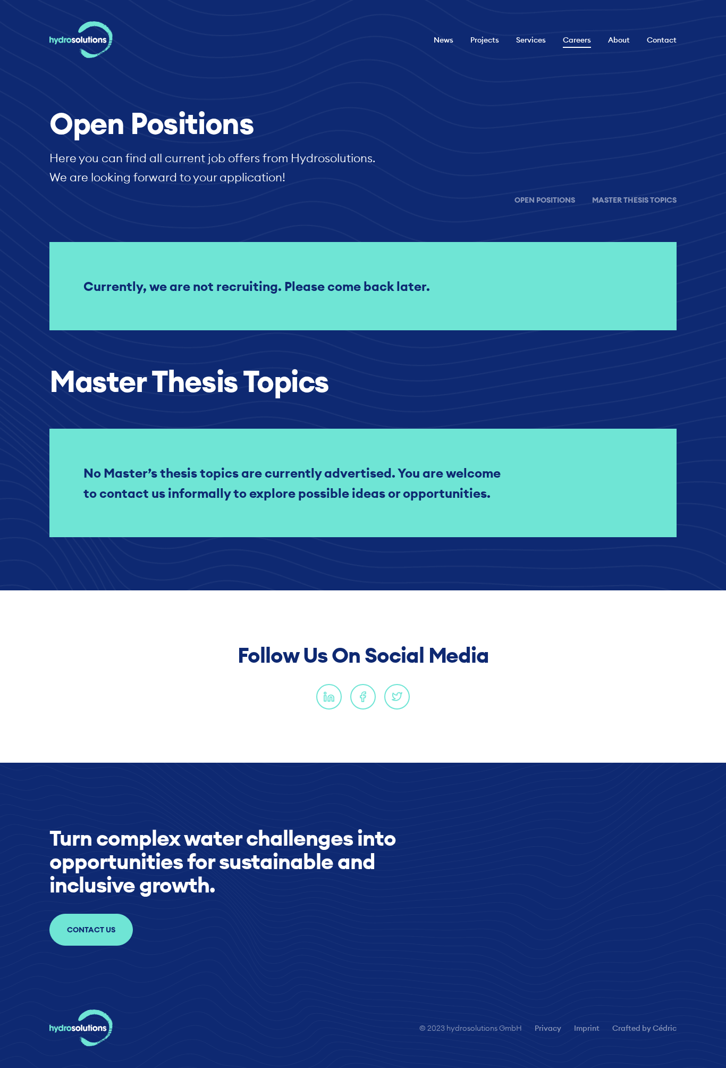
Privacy (548, 1028)
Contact (662, 40)
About (619, 40)
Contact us (91, 929)
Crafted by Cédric (644, 1028)
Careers (577, 40)
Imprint (587, 1028)
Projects (484, 40)
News (443, 40)
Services (531, 40)
